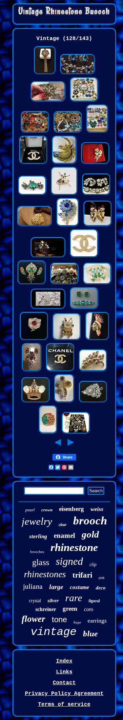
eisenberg (71, 508)
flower (33, 619)
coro (88, 609)
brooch (90, 520)
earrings (97, 620)
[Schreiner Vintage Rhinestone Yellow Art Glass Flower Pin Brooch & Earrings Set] (64, 402)
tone (59, 619)
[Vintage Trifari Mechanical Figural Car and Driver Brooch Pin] (66, 339)
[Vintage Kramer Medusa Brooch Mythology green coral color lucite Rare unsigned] (48, 433)
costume (79, 587)
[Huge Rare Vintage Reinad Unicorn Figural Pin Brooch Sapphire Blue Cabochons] (64, 163)
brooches (37, 552)
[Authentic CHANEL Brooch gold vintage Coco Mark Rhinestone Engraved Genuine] (60, 370)
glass (40, 562)
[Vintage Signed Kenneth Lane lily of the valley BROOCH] (95, 163)
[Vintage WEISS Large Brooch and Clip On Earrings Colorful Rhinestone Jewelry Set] (31, 370)
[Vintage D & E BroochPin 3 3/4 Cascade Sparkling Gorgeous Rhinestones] (93, 402)
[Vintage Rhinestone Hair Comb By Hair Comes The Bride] (48, 308)
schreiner (45, 609)
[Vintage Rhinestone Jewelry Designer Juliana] (77, 73)
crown (46, 509)
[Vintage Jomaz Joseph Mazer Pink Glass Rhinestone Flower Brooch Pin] (34, 339)
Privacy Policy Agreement (64, 694)
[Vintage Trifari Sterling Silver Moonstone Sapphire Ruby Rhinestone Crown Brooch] (35, 402)
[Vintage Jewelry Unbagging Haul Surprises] (48, 101)
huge (77, 622)
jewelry (37, 521)
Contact (64, 683)
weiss (97, 509)
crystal (35, 600)
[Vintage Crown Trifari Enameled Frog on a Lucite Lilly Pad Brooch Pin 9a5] (97, 283)
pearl (30, 509)
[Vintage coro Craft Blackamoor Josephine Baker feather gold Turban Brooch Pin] (97, 339)
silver (53, 600)
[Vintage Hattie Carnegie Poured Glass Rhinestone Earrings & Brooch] (84, 308)
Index (64, 661)
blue (90, 633)
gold (90, 534)
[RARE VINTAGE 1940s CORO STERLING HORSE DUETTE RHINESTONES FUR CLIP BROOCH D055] (97, 225)
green (70, 608)
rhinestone (74, 547)
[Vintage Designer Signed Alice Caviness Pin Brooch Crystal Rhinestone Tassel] (44, 73)
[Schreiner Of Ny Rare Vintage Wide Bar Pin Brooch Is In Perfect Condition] (32, 194)
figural (94, 601)
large (56, 586)
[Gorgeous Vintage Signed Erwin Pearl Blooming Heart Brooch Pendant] (34, 225)
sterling (38, 536)
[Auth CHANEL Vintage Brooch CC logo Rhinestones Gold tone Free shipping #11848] (84, 257)
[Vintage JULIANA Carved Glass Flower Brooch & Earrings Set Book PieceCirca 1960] (31, 283)
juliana (33, 586)
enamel (64, 536)
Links (64, 672)
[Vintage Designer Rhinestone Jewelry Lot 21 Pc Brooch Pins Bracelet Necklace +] (97, 132)
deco (101, 587)
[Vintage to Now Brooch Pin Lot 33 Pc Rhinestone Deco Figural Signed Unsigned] (76, 433)
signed (69, 561)
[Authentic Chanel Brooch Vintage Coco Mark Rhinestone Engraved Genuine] (33, 163)
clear (63, 524)
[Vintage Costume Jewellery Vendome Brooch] (48, 257)
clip (93, 564)
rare (73, 597)
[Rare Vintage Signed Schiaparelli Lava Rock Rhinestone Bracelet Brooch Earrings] (96, 194)
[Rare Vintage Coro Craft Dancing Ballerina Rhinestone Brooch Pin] (64, 194)
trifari (82, 575)
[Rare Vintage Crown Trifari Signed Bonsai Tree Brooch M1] (93, 370)
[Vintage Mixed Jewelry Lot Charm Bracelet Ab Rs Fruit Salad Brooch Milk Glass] (67, 132)
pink (101, 578)
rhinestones (45, 574)
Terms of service (64, 705)
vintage (53, 632)
